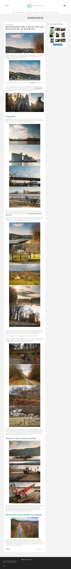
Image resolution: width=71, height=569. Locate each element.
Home (13, 12)
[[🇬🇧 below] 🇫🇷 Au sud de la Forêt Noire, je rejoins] (57, 40)
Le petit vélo (43, 12)
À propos (50, 12)
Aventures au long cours (32, 12)
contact (56, 12)
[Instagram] (6, 6)
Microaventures (21, 12)
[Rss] (8, 6)
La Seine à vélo (38, 88)
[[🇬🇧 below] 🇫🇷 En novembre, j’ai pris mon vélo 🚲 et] (63, 29)
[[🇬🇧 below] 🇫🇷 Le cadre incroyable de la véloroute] (63, 40)
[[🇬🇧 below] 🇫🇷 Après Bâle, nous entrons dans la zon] (63, 34)
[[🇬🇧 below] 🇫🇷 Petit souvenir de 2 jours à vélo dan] (52, 34)
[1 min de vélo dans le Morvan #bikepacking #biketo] (52, 29)
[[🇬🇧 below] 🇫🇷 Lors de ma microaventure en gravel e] (57, 29)
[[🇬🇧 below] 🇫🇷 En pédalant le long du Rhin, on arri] (52, 40)
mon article (33, 82)
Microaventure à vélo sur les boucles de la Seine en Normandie (25, 28)
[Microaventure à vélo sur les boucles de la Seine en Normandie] (25, 43)
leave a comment (40, 549)
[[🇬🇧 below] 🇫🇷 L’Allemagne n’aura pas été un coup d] (57, 34)
